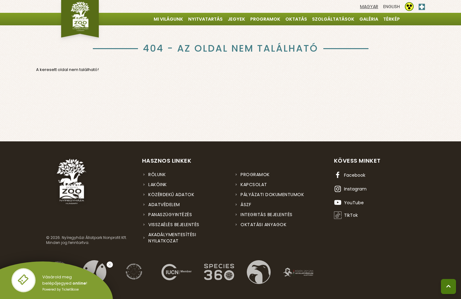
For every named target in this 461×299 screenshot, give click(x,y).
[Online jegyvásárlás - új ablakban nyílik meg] (23, 280)
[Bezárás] (110, 264)
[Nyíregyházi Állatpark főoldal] (80, 19)
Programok (265, 19)
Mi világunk (168, 19)
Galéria (368, 19)
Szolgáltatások (333, 19)
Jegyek (236, 19)
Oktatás (296, 19)
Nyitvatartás (205, 19)
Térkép (391, 19)
